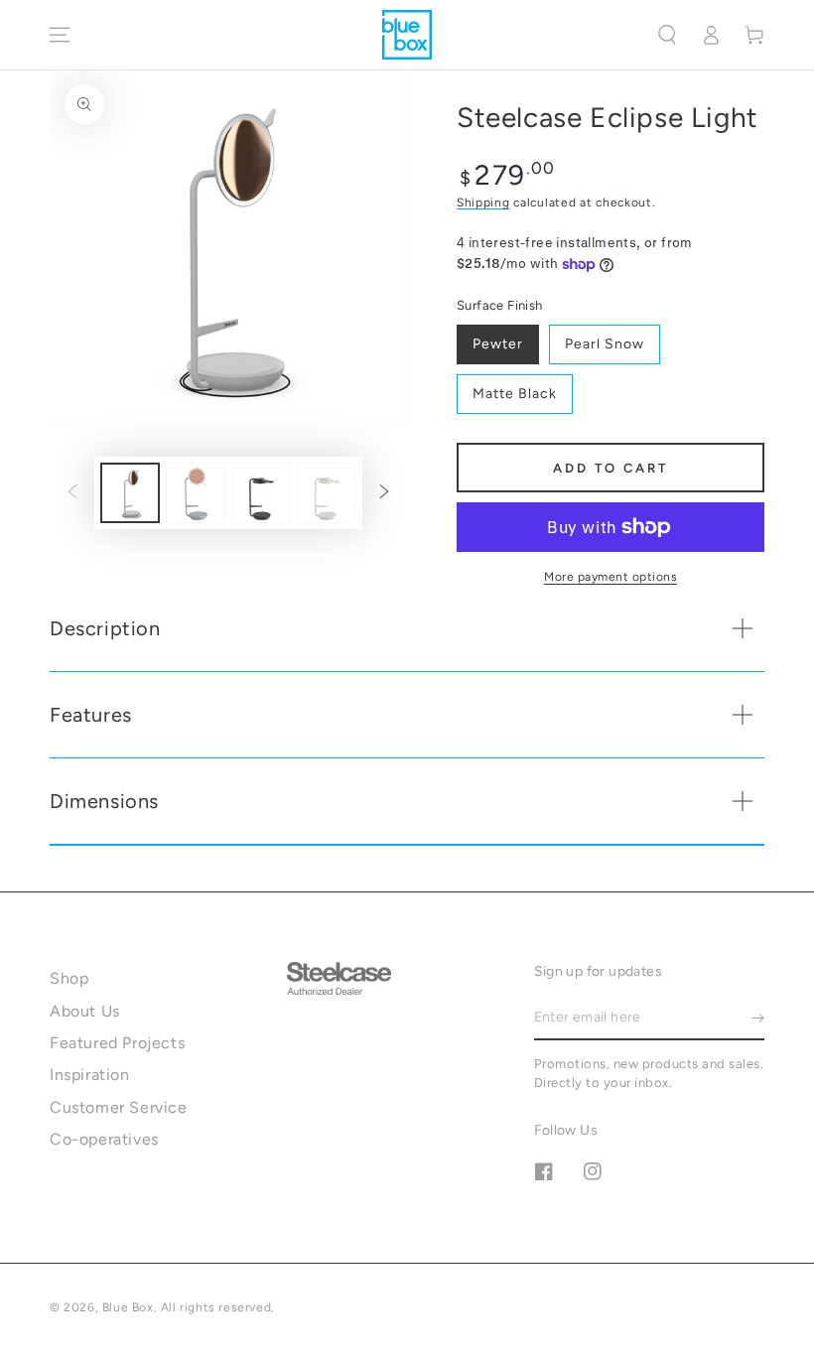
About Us (85, 1011)
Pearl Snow (604, 344)
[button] (667, 35)
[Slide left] (72, 493)
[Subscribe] (757, 1017)
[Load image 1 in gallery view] (130, 493)
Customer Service (119, 1107)
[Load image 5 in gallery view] (261, 493)
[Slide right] (384, 493)
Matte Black (515, 393)
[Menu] (59, 35)
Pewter (498, 344)
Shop (69, 978)
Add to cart (610, 468)
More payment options (610, 577)
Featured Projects (117, 1042)
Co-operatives (104, 1139)
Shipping (483, 202)
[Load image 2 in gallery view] (195, 493)
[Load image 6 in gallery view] (326, 493)
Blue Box (128, 1307)
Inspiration (90, 1074)
